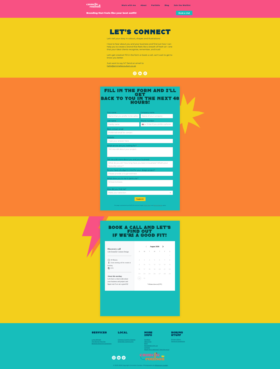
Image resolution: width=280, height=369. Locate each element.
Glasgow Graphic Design (126, 339)
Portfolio (147, 339)
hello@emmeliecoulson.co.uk (121, 66)
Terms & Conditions (178, 341)
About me (147, 341)
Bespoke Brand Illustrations (101, 343)
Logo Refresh (96, 339)
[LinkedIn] (140, 73)
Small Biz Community (126, 341)
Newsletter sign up (151, 346)
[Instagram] (135, 73)
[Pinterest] (145, 73)
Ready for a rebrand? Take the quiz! (156, 349)
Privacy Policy (176, 339)
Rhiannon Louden (161, 365)
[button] (129, 5)
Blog (146, 343)
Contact (147, 347)
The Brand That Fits (98, 341)
